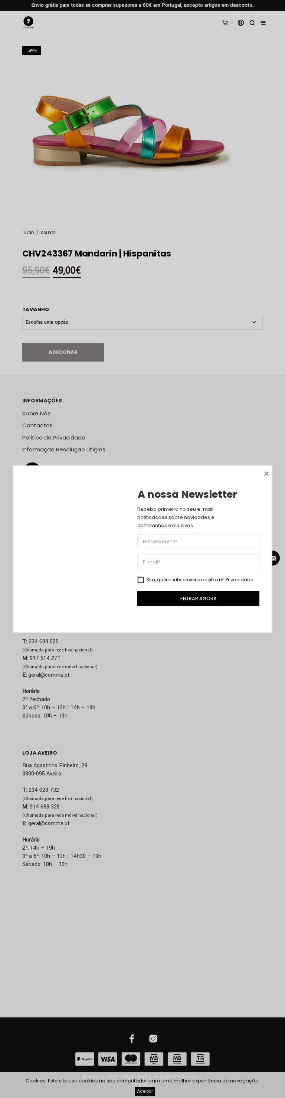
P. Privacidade (237, 579)
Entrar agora (198, 598)
